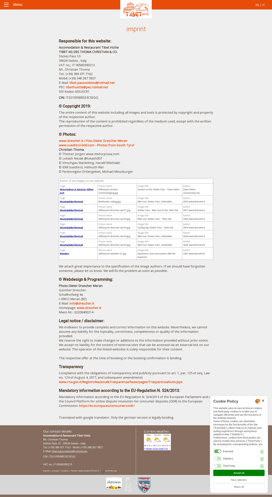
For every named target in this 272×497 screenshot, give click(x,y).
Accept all (239, 473)
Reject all (239, 486)
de (257, 5)
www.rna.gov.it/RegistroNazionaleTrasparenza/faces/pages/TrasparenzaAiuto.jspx (120, 382)
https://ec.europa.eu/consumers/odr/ (107, 406)
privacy (55, 471)
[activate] (217, 458)
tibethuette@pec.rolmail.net (87, 87)
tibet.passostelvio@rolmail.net (92, 83)
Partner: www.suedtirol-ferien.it (85, 471)
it (263, 5)
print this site (111, 471)
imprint (46, 471)
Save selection (239, 480)
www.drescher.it (89, 308)
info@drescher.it (81, 303)
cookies (64, 471)
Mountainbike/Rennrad (71, 201)
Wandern (64, 253)
